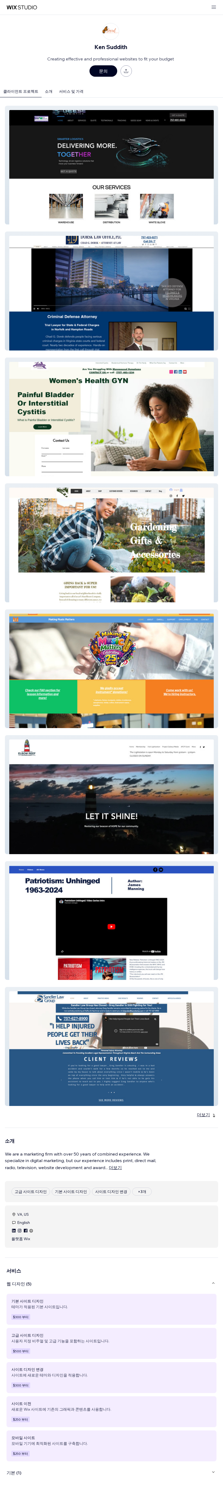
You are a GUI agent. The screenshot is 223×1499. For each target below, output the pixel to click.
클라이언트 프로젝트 (20, 91)
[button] (111, 165)
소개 (48, 91)
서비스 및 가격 (71, 91)
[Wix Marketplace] (22, 7)
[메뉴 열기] (213, 7)
